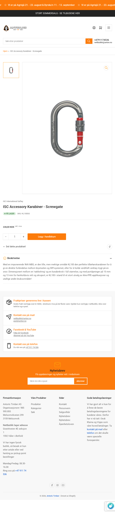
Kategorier (36, 408)
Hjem (5, 51)
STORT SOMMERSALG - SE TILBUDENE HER (57, 13)
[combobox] (48, 41)
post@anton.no (19, 321)
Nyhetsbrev (64, 416)
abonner (81, 381)
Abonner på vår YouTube (23, 335)
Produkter (36, 404)
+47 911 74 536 (32, 347)
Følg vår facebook (21, 333)
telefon (90, 433)
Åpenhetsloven (66, 424)
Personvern (64, 408)
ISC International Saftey (13, 201)
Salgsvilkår (64, 412)
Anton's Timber (53, 496)
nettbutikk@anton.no (103, 42)
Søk (33, 412)
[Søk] (89, 41)
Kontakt (63, 404)
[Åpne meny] (108, 27)
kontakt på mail (95, 429)
